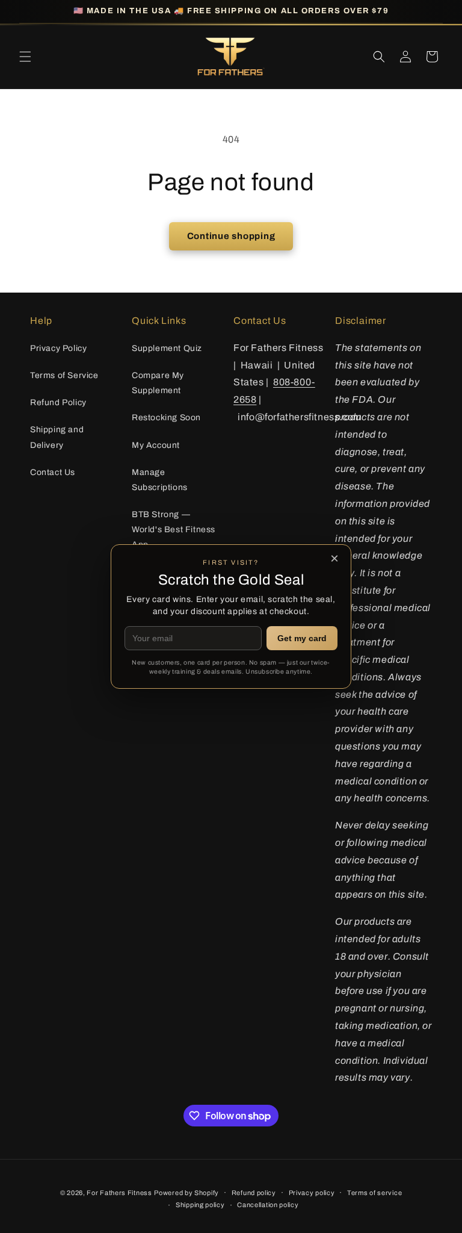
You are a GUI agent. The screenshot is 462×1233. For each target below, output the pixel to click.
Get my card (302, 638)
